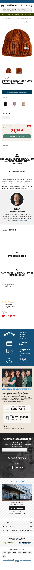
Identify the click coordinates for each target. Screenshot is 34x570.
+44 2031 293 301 (19, 417)
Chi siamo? (8, 526)
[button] (17, 230)
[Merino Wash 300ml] (8, 291)
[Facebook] (12, 468)
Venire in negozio (17, 508)
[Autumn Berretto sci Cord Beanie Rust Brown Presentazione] (17, 42)
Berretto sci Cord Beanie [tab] (17, 171)
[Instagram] (17, 468)
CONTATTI (18, 409)
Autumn (6, 78)
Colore (4, 98)
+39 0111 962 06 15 (20, 220)
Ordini (6, 522)
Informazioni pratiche (15, 531)
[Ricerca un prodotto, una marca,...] (30, 10)
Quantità (6, 113)
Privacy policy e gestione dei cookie (23, 560)
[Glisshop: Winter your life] (12, 5)
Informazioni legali (8, 560)
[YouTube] (21, 468)
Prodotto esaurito (17, 136)
